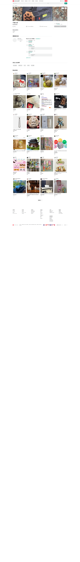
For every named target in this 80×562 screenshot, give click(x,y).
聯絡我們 (23, 224)
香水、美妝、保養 (24, 212)
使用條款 (38, 224)
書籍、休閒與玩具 (61, 213)
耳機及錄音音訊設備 (52, 212)
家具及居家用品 (51, 221)
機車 (40, 216)
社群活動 (41, 213)
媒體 (25, 224)
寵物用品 (32, 213)
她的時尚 (23, 211)
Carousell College (15, 213)
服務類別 (41, 218)
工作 (40, 217)
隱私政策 (40, 224)
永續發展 (27, 224)
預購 (40, 211)
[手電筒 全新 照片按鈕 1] (40, 14)
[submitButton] (65, 3)
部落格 (13, 212)
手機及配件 (51, 211)
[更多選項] (13, 91)
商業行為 (20, 225)
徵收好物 (41, 212)
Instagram (14, 211)
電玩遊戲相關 (51, 219)
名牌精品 (23, 213)
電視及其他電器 (33, 211)
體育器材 (51, 218)
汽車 (40, 214)
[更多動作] (66, 8)
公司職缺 (30, 224)
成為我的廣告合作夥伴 (33, 224)
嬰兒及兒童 (32, 212)
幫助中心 (20, 224)
